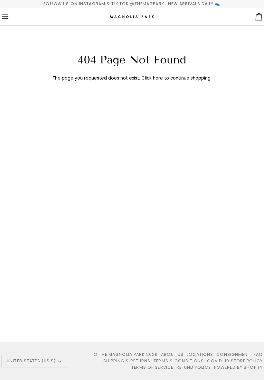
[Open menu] (11, 16)
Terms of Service (152, 367)
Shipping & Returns (126, 361)
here (158, 78)
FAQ (258, 354)
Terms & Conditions (179, 361)
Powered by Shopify (238, 367)
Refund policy (193, 367)
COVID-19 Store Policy (235, 361)
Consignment (233, 354)
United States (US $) (31, 361)
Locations (200, 354)
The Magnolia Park (122, 354)
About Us (172, 354)
